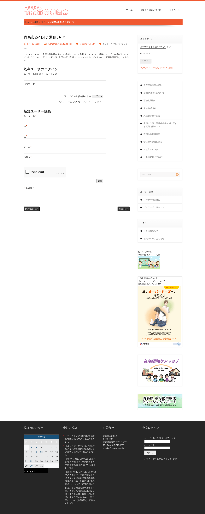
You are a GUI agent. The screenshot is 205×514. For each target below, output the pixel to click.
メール (28, 147)
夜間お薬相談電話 (152, 134)
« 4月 (26, 472)
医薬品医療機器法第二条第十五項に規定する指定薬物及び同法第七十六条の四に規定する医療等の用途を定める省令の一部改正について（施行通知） (80, 494)
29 (31, 466)
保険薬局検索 (150, 108)
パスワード (29, 84)
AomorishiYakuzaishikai (60, 44)
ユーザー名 (30, 116)
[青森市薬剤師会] (47, 10)
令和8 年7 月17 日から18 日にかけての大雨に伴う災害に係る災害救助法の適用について (80, 462)
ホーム (129, 10)
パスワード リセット (154, 207)
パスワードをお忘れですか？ (153, 68)
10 (41, 452)
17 (41, 456)
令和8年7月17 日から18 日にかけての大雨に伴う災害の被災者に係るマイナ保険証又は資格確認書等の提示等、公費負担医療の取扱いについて (80, 478)
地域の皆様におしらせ (154, 238)
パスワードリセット (93, 102)
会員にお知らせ (40, 22)
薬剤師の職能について (154, 93)
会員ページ (174, 10)
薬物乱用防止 (150, 100)
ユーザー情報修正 (152, 199)
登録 (170, 68)
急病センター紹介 (152, 116)
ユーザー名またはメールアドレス (40, 74)
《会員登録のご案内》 (151, 10)
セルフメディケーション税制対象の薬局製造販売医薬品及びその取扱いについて (80, 449)
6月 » (32, 472)
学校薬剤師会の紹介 (153, 142)
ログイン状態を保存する (78, 96)
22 (31, 461)
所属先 (28, 157)
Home (27, 22)
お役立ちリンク (151, 149)
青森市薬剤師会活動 (153, 85)
